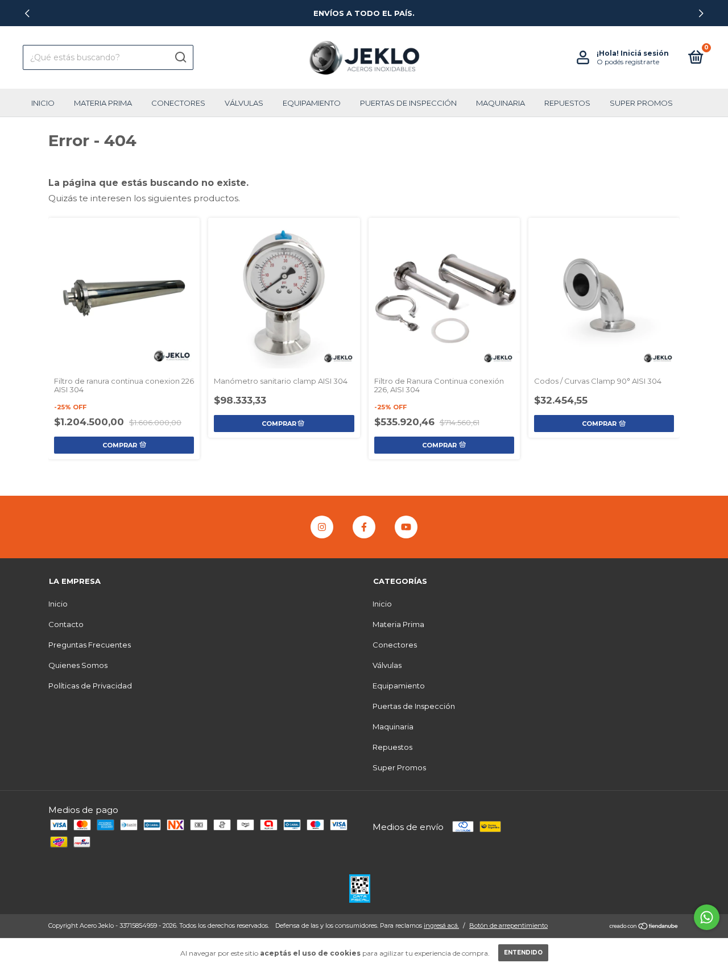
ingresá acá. (441, 925)
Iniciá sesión (645, 53)
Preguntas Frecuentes (89, 644)
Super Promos (641, 102)
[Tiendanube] (644, 927)
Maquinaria (500, 102)
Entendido (523, 952)
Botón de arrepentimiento (508, 925)
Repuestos (567, 102)
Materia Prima (103, 102)
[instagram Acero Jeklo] (322, 527)
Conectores (178, 102)
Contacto (66, 624)
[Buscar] (180, 57)
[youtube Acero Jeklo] (406, 527)
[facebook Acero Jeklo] (364, 527)
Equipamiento (312, 102)
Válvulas (244, 102)
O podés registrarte (628, 61)
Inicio (43, 102)
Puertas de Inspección (408, 102)
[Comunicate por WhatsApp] (706, 917)
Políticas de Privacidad (90, 685)
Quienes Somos (77, 665)
